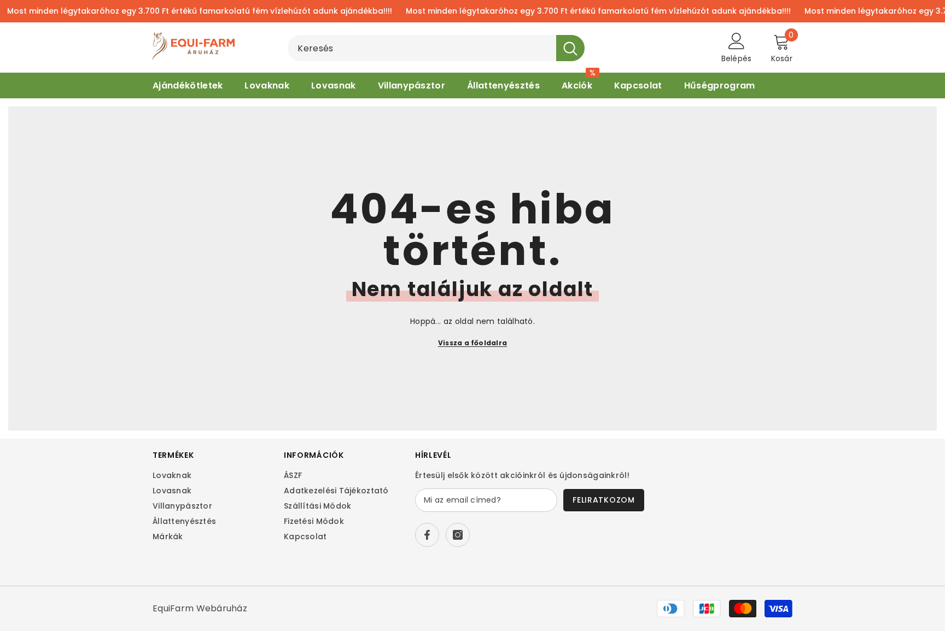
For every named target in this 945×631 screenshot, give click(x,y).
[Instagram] (458, 535)
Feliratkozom (603, 499)
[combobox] (422, 48)
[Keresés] (436, 48)
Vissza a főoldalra (472, 342)
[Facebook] (427, 535)
